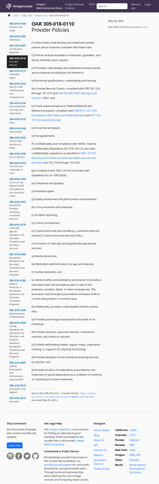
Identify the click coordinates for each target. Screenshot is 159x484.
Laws (132, 450)
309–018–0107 (17, 49)
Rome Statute (137, 465)
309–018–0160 (17, 187)
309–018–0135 (17, 120)
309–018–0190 (17, 313)
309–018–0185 (17, 292)
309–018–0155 (17, 168)
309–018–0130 (17, 108)
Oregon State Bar (59, 429)
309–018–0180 (17, 264)
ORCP (92, 4)
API (96, 445)
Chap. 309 (26, 15)
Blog (96, 435)
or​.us (143, 27)
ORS (138, 455)
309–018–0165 (17, 210)
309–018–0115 (17, 74)
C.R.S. (132, 435)
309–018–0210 (17, 389)
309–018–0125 (17, 90)
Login (147, 4)
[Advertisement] (129, 55)
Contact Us (100, 450)
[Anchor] (94, 47)
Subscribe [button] (14, 445)
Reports (98, 455)
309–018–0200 (17, 339)
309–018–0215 (17, 399)
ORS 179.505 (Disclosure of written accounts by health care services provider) (64, 157)
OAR (16, 15)
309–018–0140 (17, 130)
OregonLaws (22, 6)
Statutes (134, 440)
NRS (131, 445)
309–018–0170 (17, 236)
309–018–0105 (17, 38)
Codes (133, 430)
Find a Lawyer (102, 430)
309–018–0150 (17, 155)
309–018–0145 (17, 142)
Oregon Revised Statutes (74, 6)
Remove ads (136, 6)
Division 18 (40, 15)
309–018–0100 (17, 27)
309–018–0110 (17, 62)
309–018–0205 (17, 371)
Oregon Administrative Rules (49, 6)
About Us (99, 440)
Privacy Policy (102, 468)
